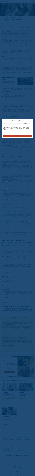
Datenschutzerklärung (6, 132)
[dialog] (17, 128)
